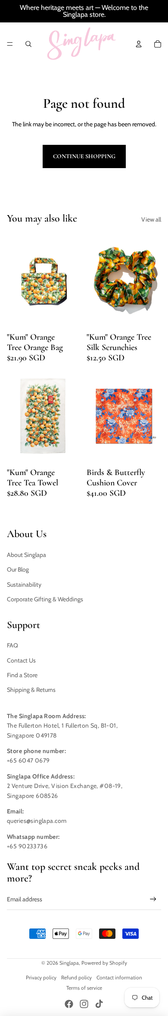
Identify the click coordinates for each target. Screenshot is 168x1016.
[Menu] (10, 44)
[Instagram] (84, 1004)
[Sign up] (153, 899)
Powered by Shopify (104, 963)
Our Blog (18, 569)
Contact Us (21, 660)
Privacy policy (41, 977)
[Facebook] (69, 1004)
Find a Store (22, 675)
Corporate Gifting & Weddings (45, 599)
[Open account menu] (138, 43)
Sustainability (24, 584)
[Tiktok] (99, 1004)
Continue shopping (84, 156)
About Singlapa (26, 555)
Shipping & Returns (31, 690)
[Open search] (28, 43)
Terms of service (84, 988)
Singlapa (69, 963)
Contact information (119, 977)
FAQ (12, 645)
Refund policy (76, 977)
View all (151, 219)
